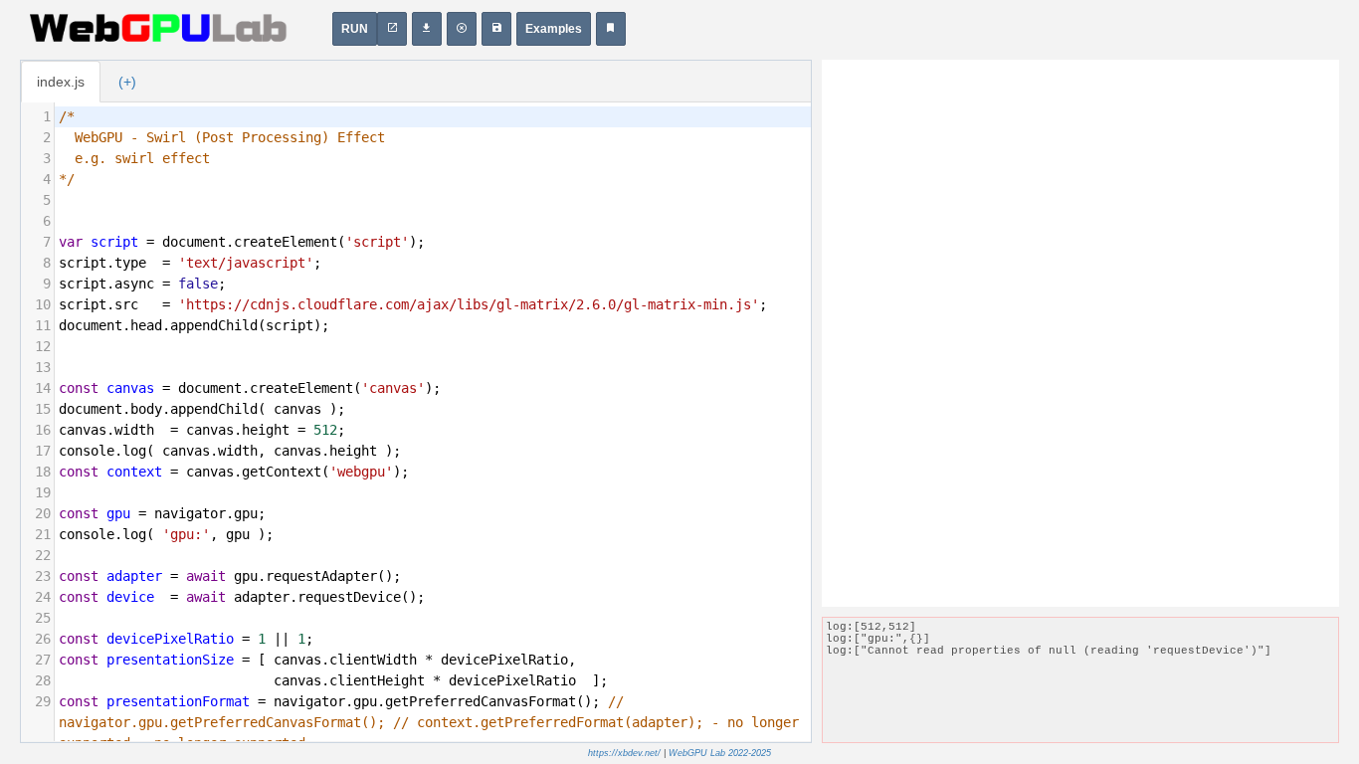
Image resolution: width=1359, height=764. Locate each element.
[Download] (427, 29)
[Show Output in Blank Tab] (392, 29)
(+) (127, 82)
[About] (611, 29)
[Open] (496, 29)
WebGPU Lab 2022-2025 (720, 753)
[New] (462, 29)
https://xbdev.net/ (624, 753)
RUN (354, 29)
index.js (61, 82)
